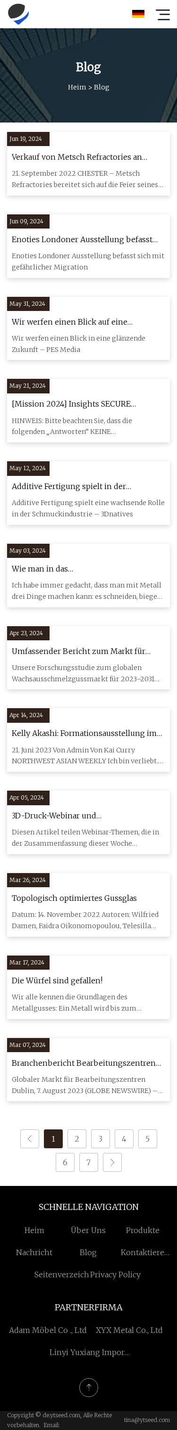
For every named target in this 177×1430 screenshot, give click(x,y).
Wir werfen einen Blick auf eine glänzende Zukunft (69, 322)
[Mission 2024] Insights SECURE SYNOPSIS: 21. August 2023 (71, 404)
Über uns (88, 1230)
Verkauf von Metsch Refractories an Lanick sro (77, 157)
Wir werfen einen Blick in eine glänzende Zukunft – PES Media (78, 344)
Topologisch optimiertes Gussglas (74, 898)
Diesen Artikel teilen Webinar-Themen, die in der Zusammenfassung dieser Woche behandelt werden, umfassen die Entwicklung (86, 839)
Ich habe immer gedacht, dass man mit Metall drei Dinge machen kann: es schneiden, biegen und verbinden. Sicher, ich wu (86, 592)
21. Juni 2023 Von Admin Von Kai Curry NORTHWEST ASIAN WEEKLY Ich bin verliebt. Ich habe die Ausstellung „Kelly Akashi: (85, 757)
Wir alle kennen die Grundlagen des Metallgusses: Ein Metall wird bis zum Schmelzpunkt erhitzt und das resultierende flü (84, 1003)
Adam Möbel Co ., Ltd (48, 1330)
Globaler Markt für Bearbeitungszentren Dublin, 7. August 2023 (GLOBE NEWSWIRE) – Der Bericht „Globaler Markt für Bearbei (85, 1086)
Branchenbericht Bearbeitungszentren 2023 (84, 1064)
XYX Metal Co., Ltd (129, 1330)
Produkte (143, 1230)
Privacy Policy (115, 1274)
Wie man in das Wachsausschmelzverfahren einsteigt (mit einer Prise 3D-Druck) (81, 569)
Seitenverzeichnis (67, 1274)
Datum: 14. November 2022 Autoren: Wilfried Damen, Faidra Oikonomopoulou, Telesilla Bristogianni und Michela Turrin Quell (85, 921)
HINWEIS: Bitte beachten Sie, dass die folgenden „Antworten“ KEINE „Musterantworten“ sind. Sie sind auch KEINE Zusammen (85, 427)
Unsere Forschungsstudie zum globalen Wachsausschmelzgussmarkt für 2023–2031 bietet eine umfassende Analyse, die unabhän (84, 674)
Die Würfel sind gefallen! (57, 980)
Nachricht (34, 1252)
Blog (88, 1252)
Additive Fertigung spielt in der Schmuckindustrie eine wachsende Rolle (86, 487)
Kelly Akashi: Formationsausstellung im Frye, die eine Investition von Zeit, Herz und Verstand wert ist (84, 734)
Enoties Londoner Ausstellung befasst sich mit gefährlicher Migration (82, 240)
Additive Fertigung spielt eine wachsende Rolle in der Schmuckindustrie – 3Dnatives (88, 508)
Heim (77, 87)
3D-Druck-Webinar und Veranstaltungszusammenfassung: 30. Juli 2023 (87, 816)
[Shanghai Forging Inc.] (18, 14)
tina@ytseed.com (147, 1419)
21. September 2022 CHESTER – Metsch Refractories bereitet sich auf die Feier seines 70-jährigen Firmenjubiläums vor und (85, 180)
